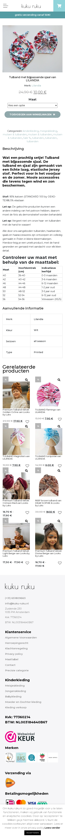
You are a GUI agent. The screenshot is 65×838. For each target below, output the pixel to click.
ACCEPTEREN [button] (32, 833)
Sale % (27, 137)
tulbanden (38, 137)
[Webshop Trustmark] (20, 736)
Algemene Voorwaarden (21, 637)
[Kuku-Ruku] (19, 586)
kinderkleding (31, 131)
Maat (32, 99)
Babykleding (13, 696)
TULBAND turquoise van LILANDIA (48, 457)
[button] (27, 421)
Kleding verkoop (15, 707)
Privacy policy (14, 653)
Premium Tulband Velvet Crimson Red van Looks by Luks (16, 503)
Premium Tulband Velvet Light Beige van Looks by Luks (16, 553)
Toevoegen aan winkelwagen (31, 114)
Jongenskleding (15, 691)
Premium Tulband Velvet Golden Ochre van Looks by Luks (16, 412)
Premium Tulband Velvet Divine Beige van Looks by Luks (48, 553)
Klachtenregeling (16, 648)
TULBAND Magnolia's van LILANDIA (16, 457)
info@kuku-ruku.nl (17, 603)
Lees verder (52, 827)
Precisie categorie (17, 670)
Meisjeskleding (15, 685)
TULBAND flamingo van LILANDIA (47, 410)
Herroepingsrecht (16, 643)
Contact (10, 665)
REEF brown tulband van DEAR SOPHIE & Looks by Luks (48, 503)
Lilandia (36, 85)
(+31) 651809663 (15, 598)
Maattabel (11, 659)
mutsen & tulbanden (15, 134)
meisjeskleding (48, 131)
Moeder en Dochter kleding (23, 702)
